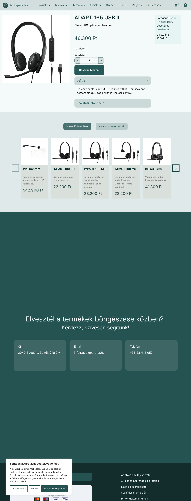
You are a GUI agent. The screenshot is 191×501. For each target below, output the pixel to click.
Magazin (137, 5)
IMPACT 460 (153, 169)
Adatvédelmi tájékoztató (136, 475)
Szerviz (110, 5)
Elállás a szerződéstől (134, 486)
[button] (66, 19)
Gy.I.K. (123, 5)
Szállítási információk (133, 492)
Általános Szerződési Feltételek (140, 480)
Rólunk (42, 5)
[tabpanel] (95, 168)
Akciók (94, 5)
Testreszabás (19, 488)
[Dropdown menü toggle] (49, 5)
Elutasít (34, 488)
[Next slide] (176, 168)
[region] (39, 477)
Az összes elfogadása (54, 488)
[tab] (77, 126)
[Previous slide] (15, 168)
